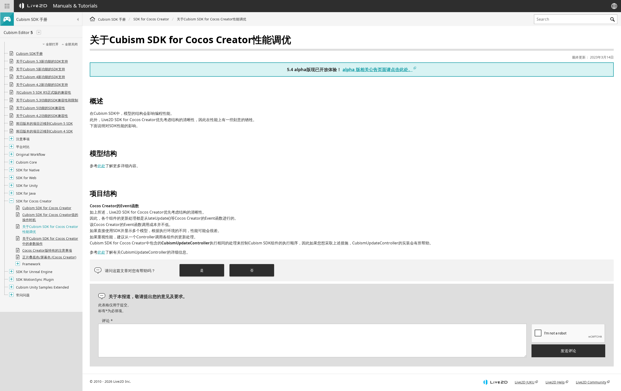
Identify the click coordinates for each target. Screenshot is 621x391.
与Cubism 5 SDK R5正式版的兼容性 (43, 92)
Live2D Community (591, 382)
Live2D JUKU (524, 382)
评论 (107, 320)
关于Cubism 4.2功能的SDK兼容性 (42, 115)
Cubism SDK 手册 (112, 19)
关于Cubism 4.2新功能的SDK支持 (42, 84)
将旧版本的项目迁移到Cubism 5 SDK (44, 123)
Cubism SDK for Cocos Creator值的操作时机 (50, 217)
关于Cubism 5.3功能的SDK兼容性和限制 (47, 100)
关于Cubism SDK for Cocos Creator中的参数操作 (50, 241)
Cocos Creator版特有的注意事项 (47, 250)
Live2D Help (555, 382)
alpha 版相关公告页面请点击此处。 (378, 69)
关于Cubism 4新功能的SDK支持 (40, 77)
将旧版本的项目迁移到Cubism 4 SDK (44, 131)
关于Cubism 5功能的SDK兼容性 (40, 108)
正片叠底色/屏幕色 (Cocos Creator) (49, 257)
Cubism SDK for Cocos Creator (46, 208)
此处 (101, 165)
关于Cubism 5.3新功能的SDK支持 (42, 61)
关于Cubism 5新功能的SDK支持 (40, 69)
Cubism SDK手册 (29, 53)
